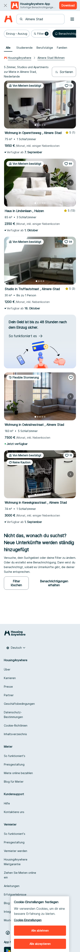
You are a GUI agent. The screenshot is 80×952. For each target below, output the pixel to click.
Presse (8, 686)
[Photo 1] (35, 125)
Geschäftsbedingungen (19, 703)
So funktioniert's (14, 756)
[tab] (8, 48)
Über (7, 669)
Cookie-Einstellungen (28, 920)
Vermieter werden (15, 851)
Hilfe (7, 803)
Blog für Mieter (13, 781)
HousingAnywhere (19, 57)
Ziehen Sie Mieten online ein (20, 875)
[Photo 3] (40, 125)
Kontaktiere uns (14, 812)
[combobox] (42, 19)
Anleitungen (11, 886)
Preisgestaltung (14, 764)
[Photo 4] (42, 125)
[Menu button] (72, 19)
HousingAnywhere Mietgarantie (15, 862)
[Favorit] (71, 377)
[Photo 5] (44, 125)
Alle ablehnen (40, 930)
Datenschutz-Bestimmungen (13, 715)
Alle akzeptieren (40, 943)
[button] (17, 34)
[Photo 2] (38, 125)
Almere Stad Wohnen (51, 57)
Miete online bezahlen (18, 773)
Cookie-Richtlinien (15, 725)
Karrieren (10, 678)
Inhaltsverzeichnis (15, 734)
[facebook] (8, 933)
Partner (9, 695)
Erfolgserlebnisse (15, 894)
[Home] (8, 19)
